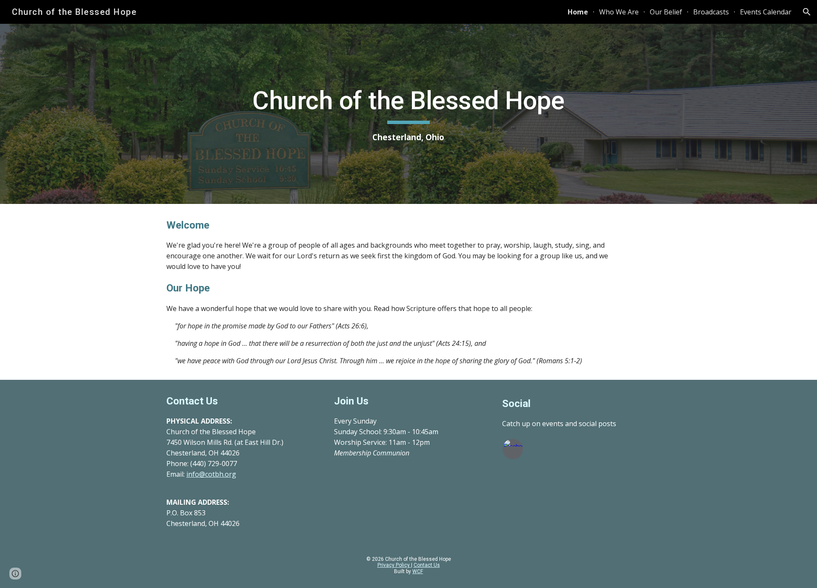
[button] (807, 12)
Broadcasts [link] (711, 12)
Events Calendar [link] (765, 12)
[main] (408, 114)
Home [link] (578, 12)
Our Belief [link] (666, 12)
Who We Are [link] (619, 12)
